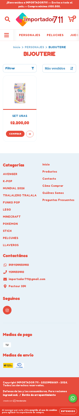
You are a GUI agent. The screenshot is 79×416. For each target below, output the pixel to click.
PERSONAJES (29, 35)
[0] (71, 20)
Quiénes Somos (53, 192)
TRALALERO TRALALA (20, 195)
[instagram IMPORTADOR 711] (7, 310)
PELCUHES (10, 238)
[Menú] (6, 35)
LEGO (7, 209)
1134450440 (16, 272)
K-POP (7, 181)
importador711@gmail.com (27, 279)
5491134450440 (19, 264)
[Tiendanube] (15, 401)
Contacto (49, 178)
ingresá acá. (10, 395)
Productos (49, 171)
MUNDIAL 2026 (14, 188)
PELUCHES (55, 35)
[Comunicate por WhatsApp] (72, 398)
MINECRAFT (12, 216)
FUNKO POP (11, 202)
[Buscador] (7, 19)
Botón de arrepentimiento (39, 395)
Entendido (68, 411)
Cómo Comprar (52, 185)
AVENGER (10, 174)
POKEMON (10, 223)
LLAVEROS (11, 245)
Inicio (16, 47)
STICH (7, 230)
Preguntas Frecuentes (58, 200)
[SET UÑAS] (30, 134)
